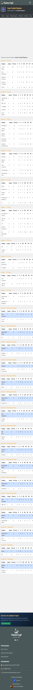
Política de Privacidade (7, 653)
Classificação (13, 16)
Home (2, 16)
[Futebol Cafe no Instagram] (17, 640)
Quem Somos (4, 649)
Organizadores (4, 656)
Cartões (26, 16)
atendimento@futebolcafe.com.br (11, 672)
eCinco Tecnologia (18, 686)
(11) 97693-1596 (6, 668)
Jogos (7, 16)
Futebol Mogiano (20, 10)
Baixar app (6, 623)
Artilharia (20, 16)
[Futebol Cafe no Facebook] (15, 640)
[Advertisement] (16, 37)
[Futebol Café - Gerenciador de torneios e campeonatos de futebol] (7, 3)
